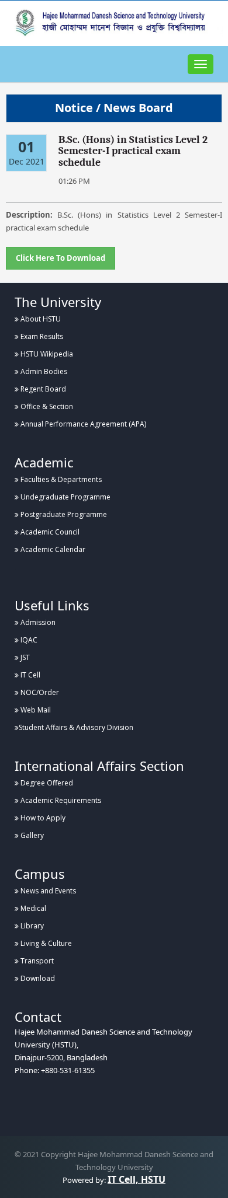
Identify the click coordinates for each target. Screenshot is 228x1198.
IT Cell (29, 675)
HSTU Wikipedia (46, 354)
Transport (36, 961)
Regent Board (42, 389)
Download (37, 978)
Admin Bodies (43, 371)
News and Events (47, 891)
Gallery (31, 835)
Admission (37, 622)
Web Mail (35, 710)
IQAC (28, 640)
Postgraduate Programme (63, 514)
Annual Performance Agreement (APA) (82, 424)
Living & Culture (45, 943)
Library (31, 926)
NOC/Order (39, 692)
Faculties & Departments (60, 479)
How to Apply (42, 818)
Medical (32, 908)
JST (24, 657)
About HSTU (40, 319)
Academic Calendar (52, 549)
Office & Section (46, 406)
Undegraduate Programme (64, 497)
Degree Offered (46, 783)
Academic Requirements (60, 800)
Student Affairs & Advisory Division (76, 727)
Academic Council (49, 532)
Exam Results (41, 336)
